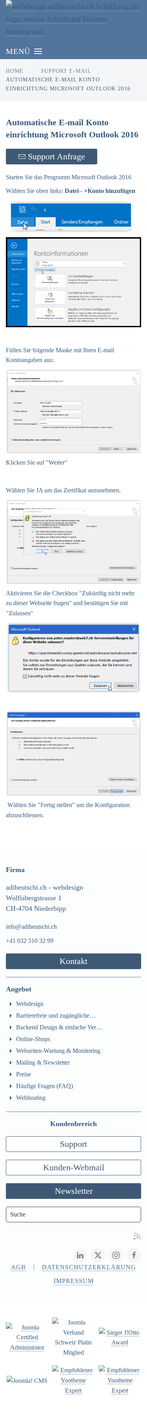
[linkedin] (80, 1255)
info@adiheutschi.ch (31, 926)
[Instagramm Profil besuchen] (116, 1255)
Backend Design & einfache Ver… (59, 1027)
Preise (23, 1074)
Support (73, 1144)
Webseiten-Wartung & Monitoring (58, 1050)
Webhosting (30, 1097)
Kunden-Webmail (73, 1167)
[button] (24, 51)
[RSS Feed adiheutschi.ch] (137, 1235)
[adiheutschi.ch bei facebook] (134, 1255)
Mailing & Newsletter (43, 1062)
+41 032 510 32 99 (29, 940)
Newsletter (74, 1191)
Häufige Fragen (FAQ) (44, 1086)
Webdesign (30, 1003)
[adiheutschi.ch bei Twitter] (98, 1255)
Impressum (74, 1281)
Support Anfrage (56, 156)
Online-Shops (33, 1039)
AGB (18, 1267)
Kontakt (73, 961)
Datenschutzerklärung (89, 1267)
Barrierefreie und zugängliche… (56, 1015)
